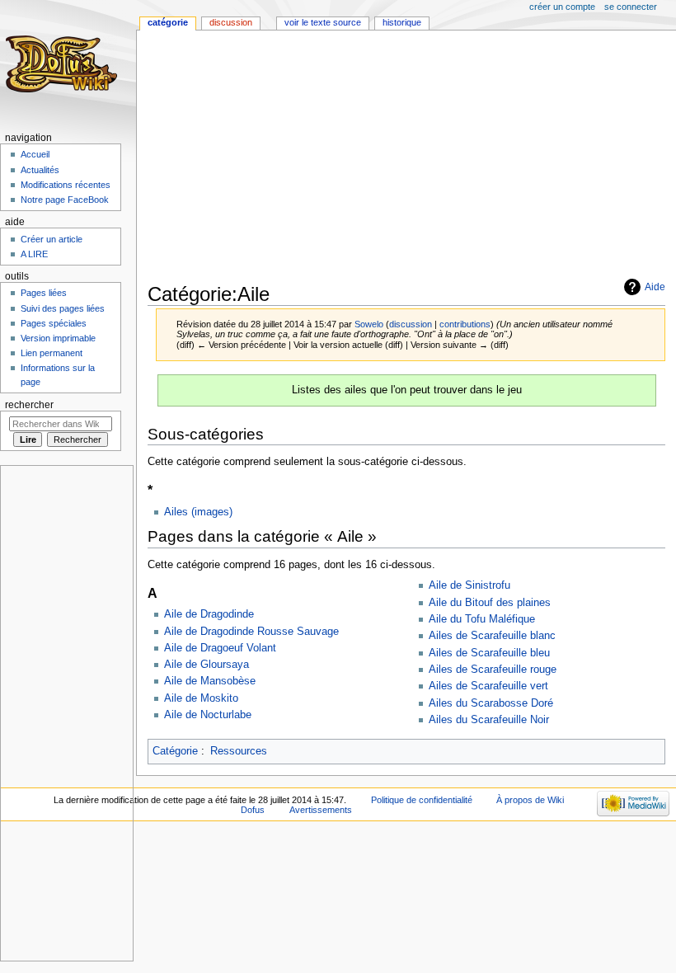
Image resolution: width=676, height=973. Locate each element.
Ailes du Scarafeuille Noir (489, 720)
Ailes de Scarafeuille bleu (489, 653)
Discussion (230, 22)
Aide (655, 287)
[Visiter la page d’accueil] (64, 64)
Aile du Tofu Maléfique (482, 619)
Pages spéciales (54, 323)
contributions (465, 324)
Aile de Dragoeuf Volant (220, 648)
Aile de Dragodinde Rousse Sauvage (251, 631)
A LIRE (34, 254)
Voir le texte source (322, 22)
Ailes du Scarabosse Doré (491, 703)
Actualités (40, 170)
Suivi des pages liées (63, 308)
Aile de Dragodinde (209, 614)
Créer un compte (562, 7)
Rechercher (29, 405)
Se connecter (630, 7)
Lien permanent (51, 353)
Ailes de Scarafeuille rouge (492, 669)
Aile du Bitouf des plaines (490, 603)
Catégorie (175, 751)
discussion (410, 324)
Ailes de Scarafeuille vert (488, 686)
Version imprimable (58, 338)
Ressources (238, 751)
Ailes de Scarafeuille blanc (492, 636)
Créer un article (51, 239)
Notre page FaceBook (65, 199)
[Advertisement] (412, 158)
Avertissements (320, 810)
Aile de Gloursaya (206, 664)
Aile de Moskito (201, 698)
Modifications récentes (65, 185)
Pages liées (44, 293)
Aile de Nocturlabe (207, 715)
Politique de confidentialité (421, 800)
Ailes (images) (198, 512)
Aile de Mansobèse (210, 681)
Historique (402, 22)
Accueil (35, 154)
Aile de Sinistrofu (469, 585)
